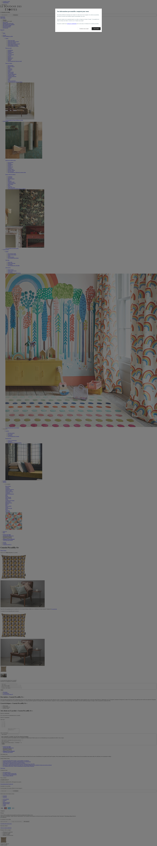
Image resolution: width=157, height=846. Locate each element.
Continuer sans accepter (84, 28)
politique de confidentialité (71, 23)
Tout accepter (96, 28)
